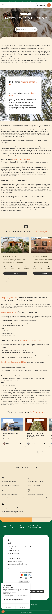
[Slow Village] (2, 5)
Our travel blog (13, 526)
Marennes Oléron (22, 526)
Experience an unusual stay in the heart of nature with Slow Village (35, 435)
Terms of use (36, 605)
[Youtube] (31, 578)
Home (5, 526)
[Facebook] (21, 578)
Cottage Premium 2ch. (10, 256)
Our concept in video (32, 604)
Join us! (10, 556)
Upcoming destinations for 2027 (18, 564)
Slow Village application (15, 561)
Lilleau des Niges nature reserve (10, 434)
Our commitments (13, 553)
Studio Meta (29, 612)
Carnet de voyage (13, 550)
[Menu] (49, 5)
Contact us (12, 570)
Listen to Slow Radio (14, 558)
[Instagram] (26, 578)
